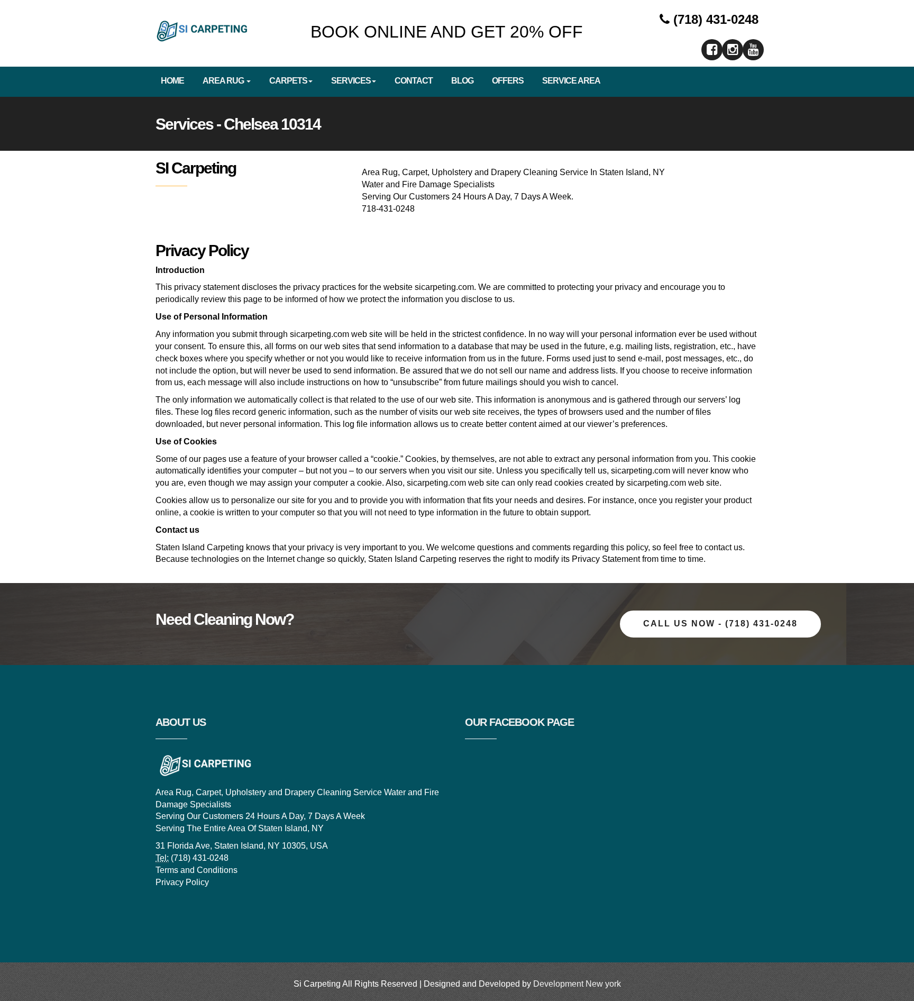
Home (172, 80)
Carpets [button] (288, 80)
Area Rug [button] (224, 80)
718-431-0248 (388, 208)
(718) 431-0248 (714, 19)
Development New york (577, 983)
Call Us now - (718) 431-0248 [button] (720, 623)
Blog (462, 80)
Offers (508, 80)
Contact (414, 80)
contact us (724, 547)
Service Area (571, 80)
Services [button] (351, 80)
